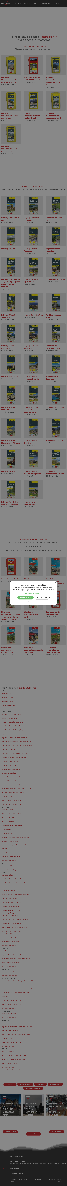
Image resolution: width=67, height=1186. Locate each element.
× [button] (55, 583)
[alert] (33, 593)
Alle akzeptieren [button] (25, 597)
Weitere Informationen (42, 591)
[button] (33, 593)
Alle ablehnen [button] (42, 597)
